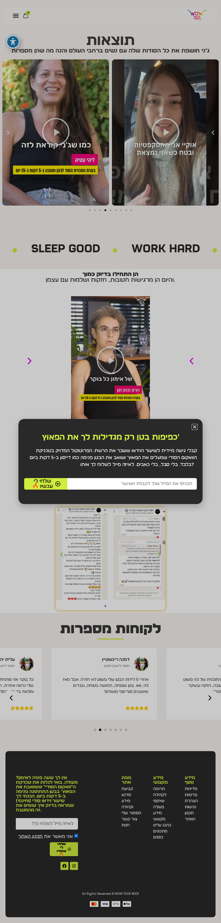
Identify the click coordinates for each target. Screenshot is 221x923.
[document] (110, 461)
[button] (195, 427)
